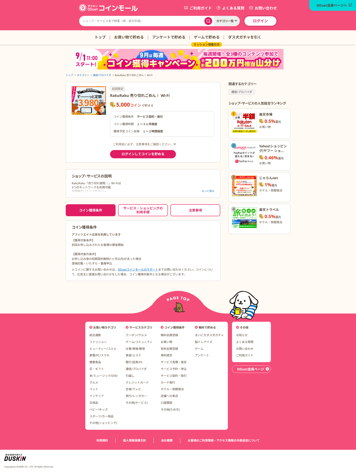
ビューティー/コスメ (102, 349)
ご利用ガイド (244, 355)
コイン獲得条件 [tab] (90, 210)
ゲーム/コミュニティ (139, 342)
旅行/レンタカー (136, 396)
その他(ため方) (170, 409)
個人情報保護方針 (134, 440)
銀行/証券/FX (134, 362)
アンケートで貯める (168, 37)
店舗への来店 (169, 396)
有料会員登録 (169, 349)
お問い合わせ (244, 349)
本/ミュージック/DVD (103, 376)
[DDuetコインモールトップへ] (108, 10)
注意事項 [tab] (195, 210)
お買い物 (166, 342)
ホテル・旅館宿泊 (172, 389)
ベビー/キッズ (98, 409)
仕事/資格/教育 (135, 349)
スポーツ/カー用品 (101, 416)
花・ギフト (96, 369)
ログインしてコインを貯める (143, 154)
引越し (130, 376)
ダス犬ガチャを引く (244, 37)
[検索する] (208, 21)
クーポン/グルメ (136, 335)
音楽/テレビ (133, 389)
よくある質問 (244, 342)
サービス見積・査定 (174, 362)
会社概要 (167, 440)
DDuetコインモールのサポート (138, 269)
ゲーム (199, 349)
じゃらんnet (268, 178)
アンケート (202, 355)
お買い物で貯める (129, 37)
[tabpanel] (143, 250)
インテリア (96, 396)
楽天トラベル (269, 209)
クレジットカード (137, 382)
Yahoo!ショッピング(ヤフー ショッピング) (273, 151)
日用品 (93, 403)
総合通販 (95, 335)
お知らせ (242, 335)
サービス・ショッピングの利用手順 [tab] (143, 210)
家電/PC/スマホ (99, 355)
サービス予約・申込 (174, 369)
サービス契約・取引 (174, 376)
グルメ (93, 382)
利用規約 (102, 440)
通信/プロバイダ (241, 92)
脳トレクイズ (203, 342)
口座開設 (166, 403)
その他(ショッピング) (103, 423)
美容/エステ (133, 355)
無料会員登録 (169, 335)
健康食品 (95, 362)
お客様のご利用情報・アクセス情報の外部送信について (224, 440)
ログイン (260, 20)
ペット (93, 389)
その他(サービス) (137, 403)
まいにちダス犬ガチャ (209, 335)
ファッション (98, 342)
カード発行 (168, 382)
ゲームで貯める (207, 37)
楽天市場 (265, 114)
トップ (100, 37)
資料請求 (166, 355)
